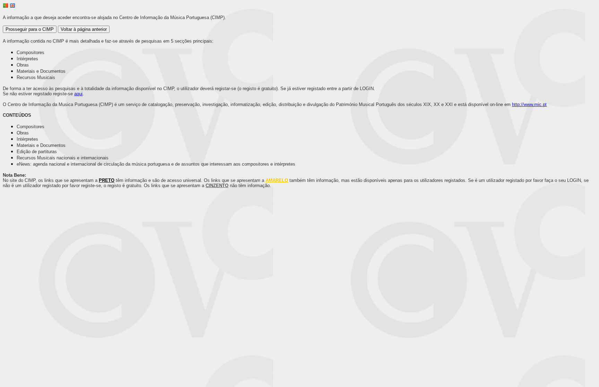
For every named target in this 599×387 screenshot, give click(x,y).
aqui (78, 93)
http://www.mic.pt (529, 104)
